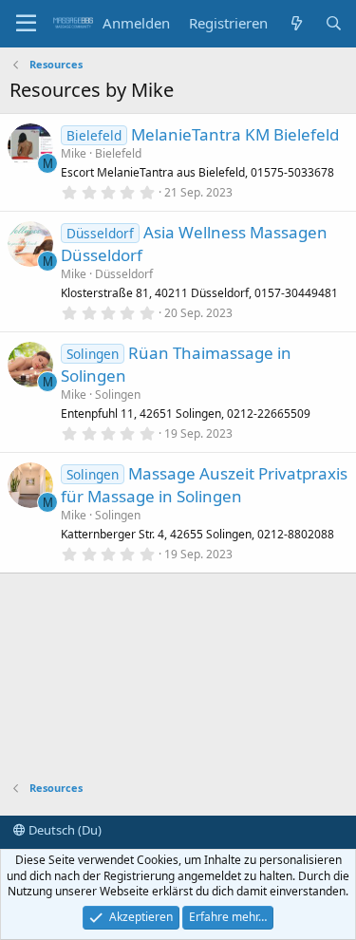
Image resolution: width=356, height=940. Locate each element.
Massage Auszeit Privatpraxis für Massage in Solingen (204, 484)
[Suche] (333, 23)
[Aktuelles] (295, 23)
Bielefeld (118, 153)
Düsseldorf (124, 274)
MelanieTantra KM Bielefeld (235, 134)
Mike (73, 153)
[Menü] (26, 23)
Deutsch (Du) (64, 829)
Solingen (118, 394)
